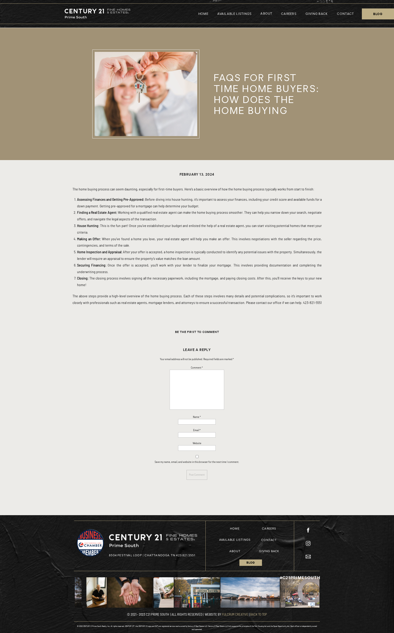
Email (197, 430)
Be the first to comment (197, 332)
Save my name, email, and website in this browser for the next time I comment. (197, 462)
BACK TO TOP (258, 614)
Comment (197, 367)
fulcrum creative (235, 614)
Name (197, 417)
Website (197, 443)
